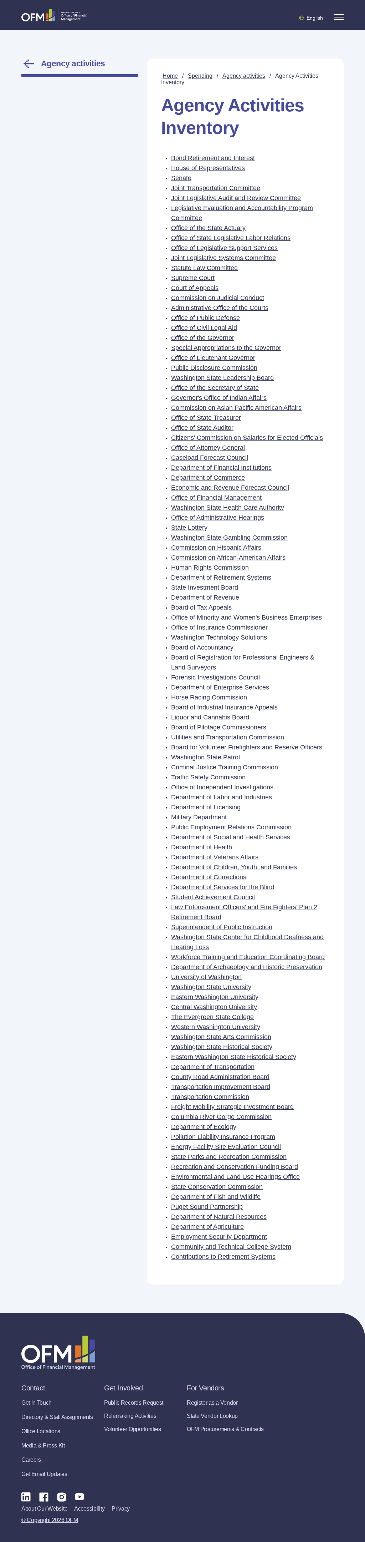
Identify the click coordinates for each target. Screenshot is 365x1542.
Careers (31, 1460)
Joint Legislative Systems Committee (223, 257)
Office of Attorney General (208, 447)
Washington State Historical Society (221, 1046)
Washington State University (211, 987)
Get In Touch (36, 1403)
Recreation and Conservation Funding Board (234, 1166)
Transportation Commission (210, 1096)
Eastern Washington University (214, 997)
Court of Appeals (195, 287)
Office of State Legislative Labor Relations (231, 237)
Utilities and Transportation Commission (227, 737)
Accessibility (89, 1509)
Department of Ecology (203, 1126)
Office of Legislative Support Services (224, 247)
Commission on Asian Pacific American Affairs (236, 407)
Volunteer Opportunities (132, 1429)
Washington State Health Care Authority (227, 507)
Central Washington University (214, 1007)
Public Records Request (133, 1403)
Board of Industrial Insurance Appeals (224, 707)
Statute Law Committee (204, 267)
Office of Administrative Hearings (217, 517)
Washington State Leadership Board (222, 377)
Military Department (199, 817)
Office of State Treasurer (206, 417)
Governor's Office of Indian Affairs (219, 397)
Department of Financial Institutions (221, 467)
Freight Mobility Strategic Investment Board (232, 1106)
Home (170, 76)
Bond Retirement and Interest (213, 158)
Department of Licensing (206, 807)
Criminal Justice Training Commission (224, 767)
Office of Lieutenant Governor (213, 357)
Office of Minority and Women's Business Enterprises (246, 617)
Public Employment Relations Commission (231, 827)
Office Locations (40, 1431)
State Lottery (189, 527)
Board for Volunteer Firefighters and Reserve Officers (246, 747)
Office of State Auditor (202, 427)
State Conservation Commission (217, 1186)
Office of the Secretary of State (215, 387)
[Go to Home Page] (54, 15)
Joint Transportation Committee (215, 188)
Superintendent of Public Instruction (221, 927)
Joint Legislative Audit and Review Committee (236, 198)
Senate (181, 178)
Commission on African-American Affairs (228, 557)
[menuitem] (245, 158)
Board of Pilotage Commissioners (218, 727)
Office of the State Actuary (208, 227)
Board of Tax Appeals (201, 607)
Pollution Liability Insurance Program (223, 1136)
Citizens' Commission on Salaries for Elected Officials (247, 437)
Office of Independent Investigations (222, 787)
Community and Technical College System (231, 1246)
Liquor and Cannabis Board (210, 717)
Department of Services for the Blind (222, 887)
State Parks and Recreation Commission (229, 1156)
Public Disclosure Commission (214, 367)
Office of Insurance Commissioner (219, 627)
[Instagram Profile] (61, 1497)
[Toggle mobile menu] (339, 17)
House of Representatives (208, 168)
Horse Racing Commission (209, 697)
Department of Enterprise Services (220, 687)
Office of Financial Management (216, 497)
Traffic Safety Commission (208, 777)
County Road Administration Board (220, 1076)
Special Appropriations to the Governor (226, 347)
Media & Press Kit (43, 1445)
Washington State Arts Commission (221, 1036)
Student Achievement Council (213, 897)
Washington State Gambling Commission (229, 537)
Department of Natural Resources (219, 1216)
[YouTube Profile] (79, 1497)
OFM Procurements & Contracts (225, 1429)
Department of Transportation (213, 1066)
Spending (200, 76)
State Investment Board (204, 587)
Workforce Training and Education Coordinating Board (248, 957)
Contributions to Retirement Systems (223, 1256)
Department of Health (201, 847)
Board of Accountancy (202, 647)
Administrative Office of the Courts (219, 307)
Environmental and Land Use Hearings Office (235, 1176)
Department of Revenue (205, 597)
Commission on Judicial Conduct (217, 297)
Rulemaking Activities (130, 1416)
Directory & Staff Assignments (57, 1417)
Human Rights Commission (210, 567)
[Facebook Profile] (43, 1497)
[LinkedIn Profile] (26, 1496)
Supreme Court (193, 277)
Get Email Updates (44, 1474)
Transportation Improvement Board (220, 1086)
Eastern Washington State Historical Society (233, 1056)
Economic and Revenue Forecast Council (230, 487)
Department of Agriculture (207, 1226)
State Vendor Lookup (212, 1416)
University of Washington (206, 977)
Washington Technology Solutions (219, 637)
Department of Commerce (208, 477)
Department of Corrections (208, 877)
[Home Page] (58, 1352)
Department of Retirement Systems (221, 577)
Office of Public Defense (205, 317)
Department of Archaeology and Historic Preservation (246, 967)
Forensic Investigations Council (215, 677)
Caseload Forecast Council (209, 457)
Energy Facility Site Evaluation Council (226, 1146)
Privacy (121, 1509)
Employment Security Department (219, 1236)
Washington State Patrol (205, 757)
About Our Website (44, 1509)
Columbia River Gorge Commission (221, 1116)
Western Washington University (215, 1026)
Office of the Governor (202, 337)
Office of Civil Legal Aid (204, 327)
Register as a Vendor (212, 1403)
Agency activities (73, 63)
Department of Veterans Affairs (214, 857)
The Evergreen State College (212, 1017)
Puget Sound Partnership (207, 1206)
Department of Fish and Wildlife (216, 1196)
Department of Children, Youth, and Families (234, 867)
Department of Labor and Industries (221, 797)
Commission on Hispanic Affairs (216, 547)
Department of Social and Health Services (230, 837)
